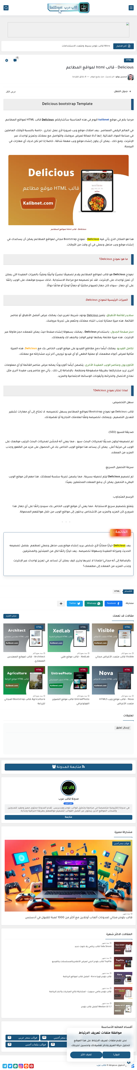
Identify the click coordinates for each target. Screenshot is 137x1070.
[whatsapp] (15, 1066)
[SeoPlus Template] (132, 1065)
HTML (128, 60)
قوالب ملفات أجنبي (27, 1044)
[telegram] (5, 1066)
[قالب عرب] (68, 7)
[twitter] (10, 1066)
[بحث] (6, 7)
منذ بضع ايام (126, 653)
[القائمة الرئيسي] (131, 7)
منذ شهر (126, 914)
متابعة (68, 817)
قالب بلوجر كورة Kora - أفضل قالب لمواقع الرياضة (87, 977)
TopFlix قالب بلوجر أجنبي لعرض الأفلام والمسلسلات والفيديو (81, 962)
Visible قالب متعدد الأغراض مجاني (114, 657)
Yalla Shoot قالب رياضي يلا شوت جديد (93, 947)
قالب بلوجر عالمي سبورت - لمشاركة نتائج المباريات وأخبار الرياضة (80, 992)
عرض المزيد (11, 616)
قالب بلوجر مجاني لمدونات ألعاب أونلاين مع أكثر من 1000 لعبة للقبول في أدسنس (78, 917)
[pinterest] (31, 1066)
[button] (113, 604)
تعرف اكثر (86, 1055)
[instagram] (21, 1066)
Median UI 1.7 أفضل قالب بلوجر (96, 1007)
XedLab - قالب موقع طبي (75, 657)
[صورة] (123, 948)
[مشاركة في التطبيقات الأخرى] (61, 604)
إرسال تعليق (122, 728)
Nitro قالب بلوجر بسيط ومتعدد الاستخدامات (86, 46)
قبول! (116, 1055)
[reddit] (26, 1066)
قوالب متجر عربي (23, 1037)
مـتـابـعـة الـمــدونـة (69, 767)
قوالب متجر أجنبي (58, 1037)
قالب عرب (101, 1065)
